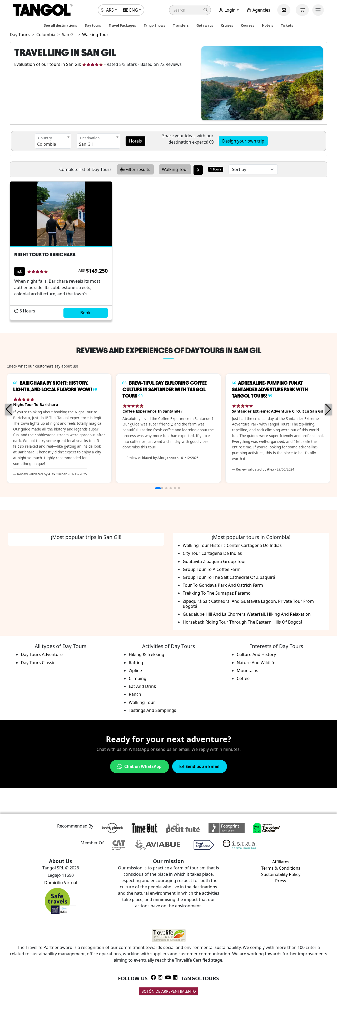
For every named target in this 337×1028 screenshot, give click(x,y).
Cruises (227, 25)
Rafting (136, 662)
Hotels (267, 25)
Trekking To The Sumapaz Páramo (217, 593)
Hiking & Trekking (146, 654)
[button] (190, 10)
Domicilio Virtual (60, 882)
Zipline (135, 670)
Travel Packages (122, 25)
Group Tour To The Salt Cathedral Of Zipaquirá (229, 577)
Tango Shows (154, 25)
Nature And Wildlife (256, 662)
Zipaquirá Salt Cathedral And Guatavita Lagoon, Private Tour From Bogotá (248, 603)
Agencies (260, 10)
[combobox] (53, 141)
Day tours (93, 25)
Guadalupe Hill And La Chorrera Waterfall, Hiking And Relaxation (247, 614)
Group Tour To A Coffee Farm (212, 569)
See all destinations (60, 25)
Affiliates (280, 862)
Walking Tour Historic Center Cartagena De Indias (232, 545)
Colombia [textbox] (46, 144)
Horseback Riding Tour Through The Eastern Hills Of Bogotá (243, 622)
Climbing (137, 678)
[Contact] (283, 10)
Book (85, 313)
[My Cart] (302, 10)
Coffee (243, 678)
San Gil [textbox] (86, 144)
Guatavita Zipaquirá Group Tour (214, 561)
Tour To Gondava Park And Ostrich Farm (223, 585)
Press (280, 881)
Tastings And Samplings (152, 710)
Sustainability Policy (280, 874)
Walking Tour (142, 702)
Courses (247, 25)
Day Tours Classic (38, 662)
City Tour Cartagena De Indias (212, 553)
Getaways (204, 25)
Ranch (135, 694)
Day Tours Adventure (42, 654)
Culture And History (256, 654)
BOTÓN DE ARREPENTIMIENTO (168, 991)
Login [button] (230, 10)
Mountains (247, 670)
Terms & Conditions (280, 868)
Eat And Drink (142, 686)
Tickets (287, 25)
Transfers (181, 25)
